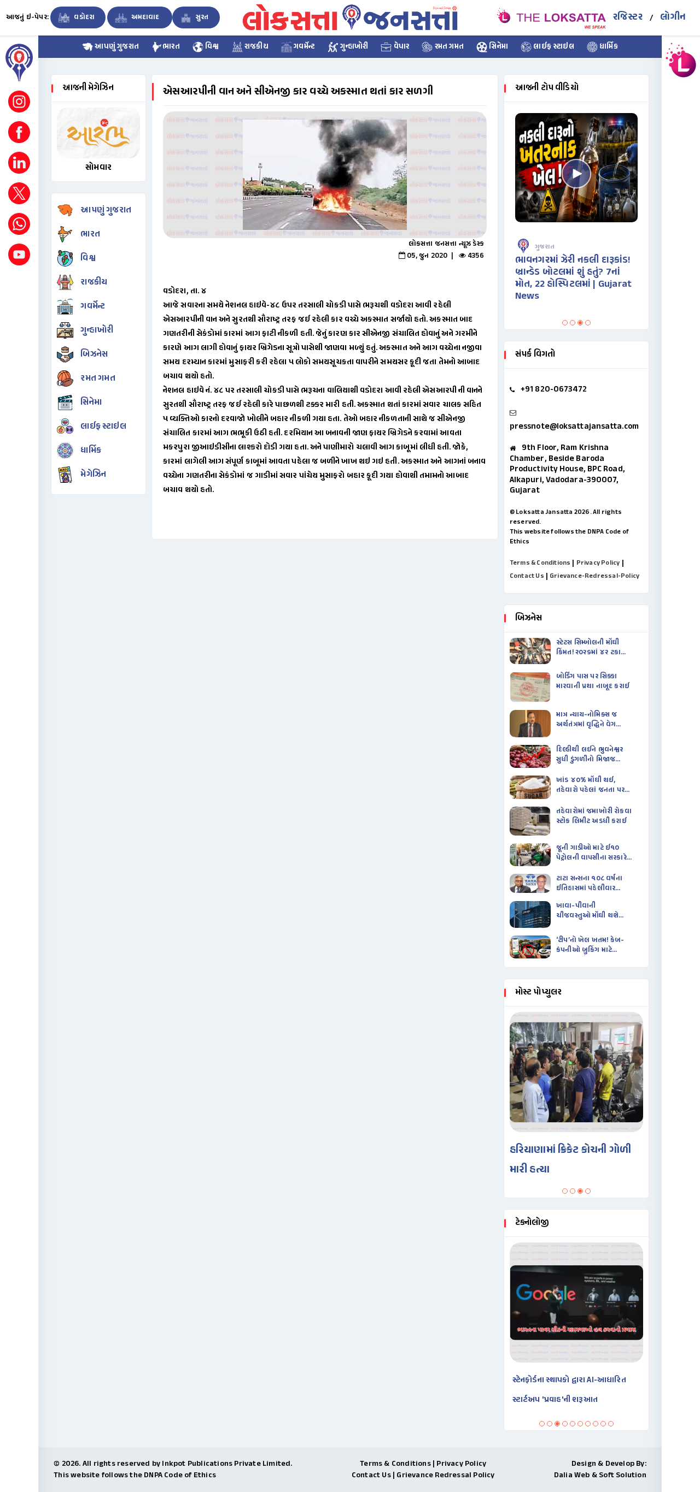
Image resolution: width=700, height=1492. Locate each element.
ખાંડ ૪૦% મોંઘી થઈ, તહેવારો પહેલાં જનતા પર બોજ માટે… (590, 785)
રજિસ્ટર (628, 17)
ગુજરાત (545, 247)
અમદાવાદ (145, 17)
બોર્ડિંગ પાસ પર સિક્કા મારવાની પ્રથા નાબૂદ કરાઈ (592, 681)
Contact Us (527, 576)
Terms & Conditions (540, 563)
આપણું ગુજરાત (116, 47)
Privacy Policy (598, 563)
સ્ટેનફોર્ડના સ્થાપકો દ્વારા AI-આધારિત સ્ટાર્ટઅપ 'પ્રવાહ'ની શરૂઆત (569, 1390)
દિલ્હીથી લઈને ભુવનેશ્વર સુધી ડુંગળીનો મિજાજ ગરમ (589, 755)
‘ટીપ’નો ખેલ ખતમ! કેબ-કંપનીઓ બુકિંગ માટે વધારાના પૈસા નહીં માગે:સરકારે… (590, 945)
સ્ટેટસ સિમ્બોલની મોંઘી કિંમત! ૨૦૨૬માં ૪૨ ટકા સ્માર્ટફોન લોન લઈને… (588, 648)
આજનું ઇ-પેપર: (27, 17)
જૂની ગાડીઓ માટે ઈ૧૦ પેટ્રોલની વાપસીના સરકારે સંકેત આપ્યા (591, 853)
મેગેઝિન (93, 475)
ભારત (171, 47)
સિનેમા (497, 47)
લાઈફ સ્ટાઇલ (553, 47)
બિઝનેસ (94, 355)
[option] (325, 174)
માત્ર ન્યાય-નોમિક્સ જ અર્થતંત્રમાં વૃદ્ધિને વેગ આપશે (586, 720)
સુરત (201, 17)
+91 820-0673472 (554, 389)
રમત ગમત (448, 47)
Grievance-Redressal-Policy (594, 576)
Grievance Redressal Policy (445, 1475)
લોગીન (673, 17)
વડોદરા (83, 17)
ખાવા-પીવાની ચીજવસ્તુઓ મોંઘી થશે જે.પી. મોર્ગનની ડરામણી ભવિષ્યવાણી (588, 911)
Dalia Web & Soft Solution (600, 1475)
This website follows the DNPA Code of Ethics (135, 1475)
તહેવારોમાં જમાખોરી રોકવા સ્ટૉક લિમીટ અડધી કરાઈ (594, 816)
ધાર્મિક (608, 47)
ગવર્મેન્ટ (303, 47)
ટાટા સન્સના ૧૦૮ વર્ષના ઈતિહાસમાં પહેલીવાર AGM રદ (589, 883)
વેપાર (400, 47)
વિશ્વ (211, 47)
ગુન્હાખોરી (353, 47)
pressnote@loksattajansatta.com (574, 427)
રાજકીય (256, 47)
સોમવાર (98, 168)
